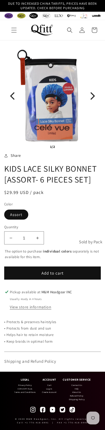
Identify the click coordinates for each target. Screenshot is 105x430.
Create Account (49, 392)
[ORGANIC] (21, 16)
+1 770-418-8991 (37, 422)
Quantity (11, 227)
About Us (76, 392)
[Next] (93, 96)
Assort (16, 214)
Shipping (12, 361)
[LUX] (59, 16)
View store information (30, 306)
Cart (49, 385)
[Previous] (12, 96)
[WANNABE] (96, 16)
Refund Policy (76, 396)
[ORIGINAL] (8, 16)
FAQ (77, 389)
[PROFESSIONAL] (33, 16)
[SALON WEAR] (84, 16)
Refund (37, 361)
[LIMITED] (46, 16)
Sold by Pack (90, 241)
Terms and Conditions (25, 392)
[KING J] (71, 15)
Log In (49, 389)
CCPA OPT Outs (25, 389)
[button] (14, 30)
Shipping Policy (77, 399)
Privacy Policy (25, 385)
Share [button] (16, 155)
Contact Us (76, 385)
